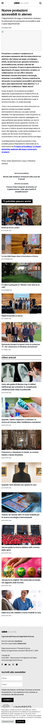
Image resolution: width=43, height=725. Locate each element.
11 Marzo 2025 (7, 349)
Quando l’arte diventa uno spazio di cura (19, 485)
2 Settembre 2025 (7, 290)
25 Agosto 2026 (7, 553)
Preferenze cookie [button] (7, 721)
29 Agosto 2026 (7, 392)
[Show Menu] (3, 3)
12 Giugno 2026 (7, 230)
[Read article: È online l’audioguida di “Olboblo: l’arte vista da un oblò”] (21, 273)
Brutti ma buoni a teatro (10, 228)
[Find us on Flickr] (17, 664)
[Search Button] (40, 3)
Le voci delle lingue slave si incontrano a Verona (20, 256)
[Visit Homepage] (21, 3)
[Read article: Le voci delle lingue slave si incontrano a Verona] (21, 244)
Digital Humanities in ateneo (12, 316)
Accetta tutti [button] (20, 721)
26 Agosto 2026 (7, 520)
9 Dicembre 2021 (7, 28)
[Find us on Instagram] (13, 664)
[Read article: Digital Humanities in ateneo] (21, 303)
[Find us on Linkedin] (9, 664)
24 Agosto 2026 (7, 615)
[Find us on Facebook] (2, 664)
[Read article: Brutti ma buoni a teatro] (21, 215)
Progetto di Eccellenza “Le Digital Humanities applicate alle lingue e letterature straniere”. (21, 149)
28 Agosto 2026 (7, 425)
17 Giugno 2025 (7, 318)
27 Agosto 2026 (7, 487)
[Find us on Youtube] (6, 664)
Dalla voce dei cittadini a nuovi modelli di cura (21, 613)
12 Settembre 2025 (8, 259)
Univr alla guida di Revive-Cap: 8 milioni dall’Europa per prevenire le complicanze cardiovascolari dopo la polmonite (19, 387)
